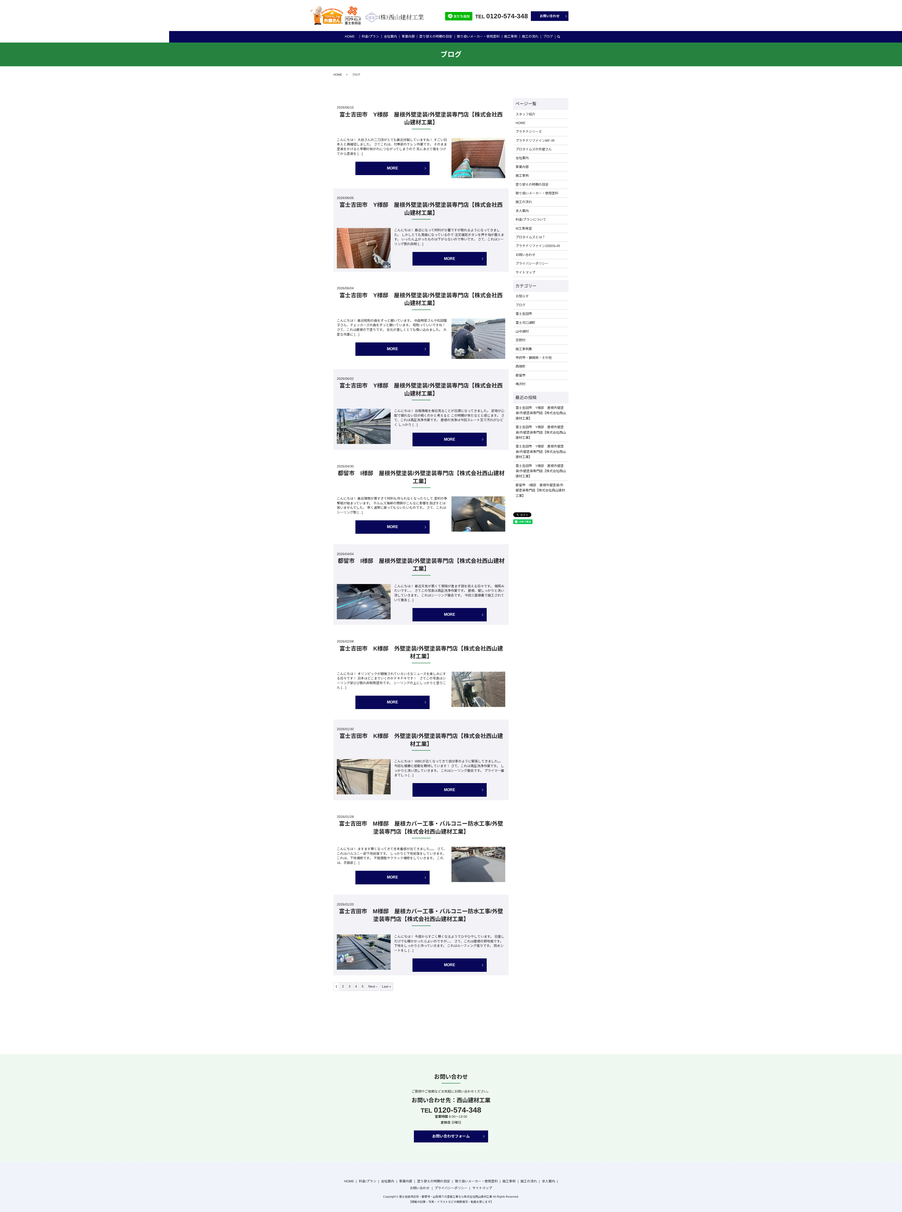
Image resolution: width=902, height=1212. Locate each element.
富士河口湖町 (525, 323)
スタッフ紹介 (525, 114)
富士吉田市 (524, 314)
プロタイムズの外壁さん (534, 149)
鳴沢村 (520, 384)
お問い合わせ (550, 16)
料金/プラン (370, 36)
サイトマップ (525, 272)
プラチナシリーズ (529, 131)
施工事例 (510, 36)
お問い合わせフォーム (451, 1136)
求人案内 (522, 211)
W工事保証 (524, 228)
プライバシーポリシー (532, 263)
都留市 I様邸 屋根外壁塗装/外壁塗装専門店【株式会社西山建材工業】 (540, 490)
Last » (386, 986)
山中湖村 (522, 331)
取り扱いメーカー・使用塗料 (478, 36)
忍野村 (520, 340)
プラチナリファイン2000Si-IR (538, 246)
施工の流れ (530, 36)
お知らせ (522, 296)
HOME (350, 36)
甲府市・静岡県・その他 (534, 358)
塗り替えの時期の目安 (435, 36)
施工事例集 (524, 349)
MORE (392, 168)
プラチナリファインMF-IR (535, 140)
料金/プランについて (531, 219)
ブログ (548, 36)
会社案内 (390, 36)
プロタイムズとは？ (530, 237)
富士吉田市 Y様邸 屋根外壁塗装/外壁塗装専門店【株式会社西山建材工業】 (541, 413)
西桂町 (520, 366)
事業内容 (408, 36)
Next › (372, 986)
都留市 (520, 375)
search (558, 36)
